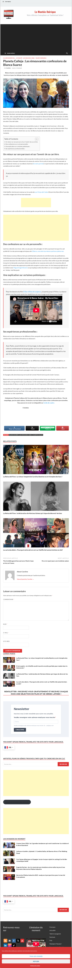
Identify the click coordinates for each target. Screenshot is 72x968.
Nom (5, 624)
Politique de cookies (35, 965)
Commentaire (8, 599)
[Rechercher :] (36, 764)
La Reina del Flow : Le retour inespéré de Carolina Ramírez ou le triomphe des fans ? (32, 477)
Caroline (8, 68)
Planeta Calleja (38, 435)
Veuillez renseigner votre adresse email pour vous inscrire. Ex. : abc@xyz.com (34, 725)
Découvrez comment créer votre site (17, 802)
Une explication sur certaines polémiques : (18, 146)
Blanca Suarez (13, 435)
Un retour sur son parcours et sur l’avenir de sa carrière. (22, 142)
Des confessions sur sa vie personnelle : (17, 144)
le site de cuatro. (49, 403)
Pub (51, 940)
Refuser (36, 961)
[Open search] (67, 53)
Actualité (19, 58)
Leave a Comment (17, 68)
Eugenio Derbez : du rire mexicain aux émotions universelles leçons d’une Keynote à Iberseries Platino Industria (40, 868)
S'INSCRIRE (20, 730)
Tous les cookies (36, 956)
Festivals (52, 937)
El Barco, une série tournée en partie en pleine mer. (48, 251)
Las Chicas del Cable (29, 58)
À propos (52, 927)
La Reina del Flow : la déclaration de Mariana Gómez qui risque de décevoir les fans (32, 513)
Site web (6, 641)
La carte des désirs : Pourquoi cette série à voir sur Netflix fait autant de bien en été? (33, 550)
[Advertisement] (36, 37)
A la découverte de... (9, 58)
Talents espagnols (41, 58)
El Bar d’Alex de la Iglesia (32, 292)
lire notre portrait (38, 164)
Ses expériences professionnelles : (15, 148)
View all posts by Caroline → (25, 579)
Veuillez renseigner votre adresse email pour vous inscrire (34, 717)
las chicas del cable (25, 435)
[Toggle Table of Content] (36, 139)
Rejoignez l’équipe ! (56, 944)
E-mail (6, 632)
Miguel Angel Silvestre (20, 268)
